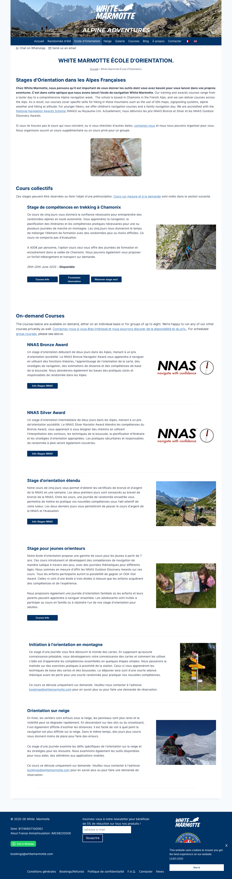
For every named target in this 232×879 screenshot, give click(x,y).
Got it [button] (196, 867)
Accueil (39, 41)
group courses (26, 334)
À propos (158, 41)
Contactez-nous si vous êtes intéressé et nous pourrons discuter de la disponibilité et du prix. (119, 329)
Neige (108, 41)
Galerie (120, 41)
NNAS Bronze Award (47, 344)
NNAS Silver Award (46, 412)
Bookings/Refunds (71, 871)
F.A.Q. (132, 871)
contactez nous (144, 125)
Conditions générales (41, 871)
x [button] (226, 845)
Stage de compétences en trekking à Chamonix (74, 207)
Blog (146, 41)
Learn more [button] (176, 858)
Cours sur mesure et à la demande (137, 196)
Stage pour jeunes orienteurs (56, 548)
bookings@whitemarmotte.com (50, 689)
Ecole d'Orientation (87, 41)
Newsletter (163, 871)
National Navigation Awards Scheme (41, 111)
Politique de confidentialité (106, 871)
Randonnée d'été (59, 41)
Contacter (174, 41)
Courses (133, 41)
